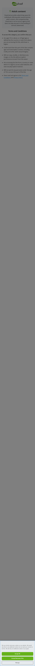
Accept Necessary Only (17, 658)
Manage (17, 662)
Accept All (17, 653)
